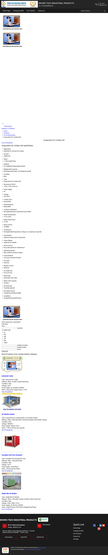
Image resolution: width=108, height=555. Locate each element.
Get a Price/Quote (7, 142)
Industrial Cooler (7, 376)
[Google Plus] (98, 529)
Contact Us (41, 10)
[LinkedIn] (100, 526)
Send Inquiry (8, 126)
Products (6, 133)
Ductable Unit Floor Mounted (12, 455)
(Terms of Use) (42, 547)
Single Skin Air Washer (9, 493)
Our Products (31, 10)
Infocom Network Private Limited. (33, 549)
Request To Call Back (8, 128)
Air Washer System (8, 414)
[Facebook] (94, 526)
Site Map (76, 539)
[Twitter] (97, 526)
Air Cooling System (9, 135)
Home (5, 131)
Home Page (6, 10)
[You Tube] (103, 526)
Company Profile (18, 10)
